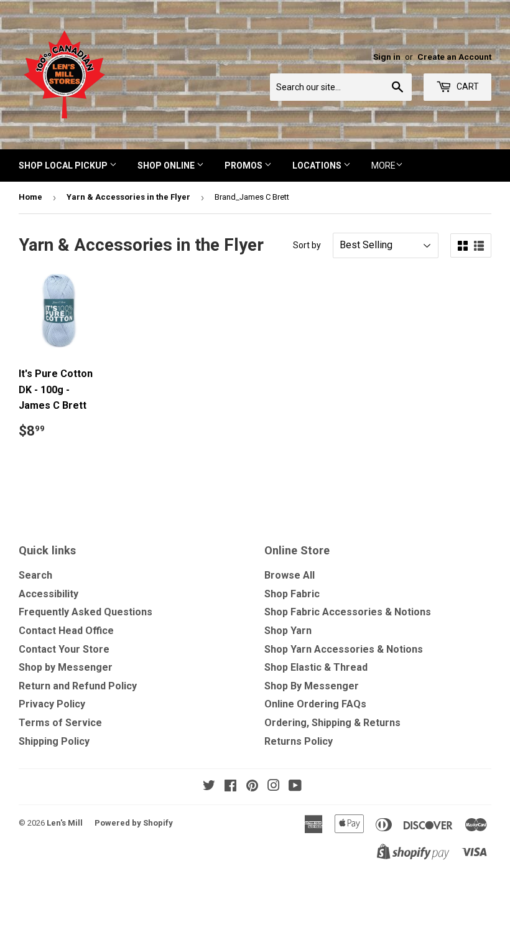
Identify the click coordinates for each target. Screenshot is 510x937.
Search (35, 575)
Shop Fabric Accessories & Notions (347, 612)
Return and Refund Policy (78, 686)
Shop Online (167, 165)
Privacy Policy (52, 704)
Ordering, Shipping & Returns (332, 723)
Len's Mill (65, 822)
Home (30, 197)
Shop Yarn (288, 630)
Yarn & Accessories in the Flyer (128, 197)
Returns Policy (298, 741)
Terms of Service (60, 723)
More (383, 165)
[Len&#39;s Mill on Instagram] (273, 787)
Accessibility (48, 594)
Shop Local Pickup (64, 165)
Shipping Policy (54, 741)
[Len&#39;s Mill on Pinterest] (252, 787)
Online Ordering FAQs (315, 704)
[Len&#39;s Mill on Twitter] (209, 787)
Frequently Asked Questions (85, 612)
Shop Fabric (292, 594)
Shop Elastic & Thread (316, 667)
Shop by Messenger (66, 667)
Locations (317, 165)
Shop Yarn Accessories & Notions (343, 649)
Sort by (307, 245)
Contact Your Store (64, 649)
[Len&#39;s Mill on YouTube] (295, 787)
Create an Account (454, 57)
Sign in (387, 57)
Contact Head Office (66, 630)
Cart (467, 86)
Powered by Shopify (134, 822)
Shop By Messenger (311, 686)
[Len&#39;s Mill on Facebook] (230, 787)
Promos (244, 165)
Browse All (289, 575)
